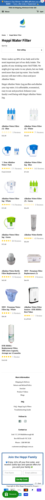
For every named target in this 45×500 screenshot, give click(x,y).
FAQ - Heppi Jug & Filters (22, 406)
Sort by (4, 46)
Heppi (22, 486)
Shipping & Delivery (22, 382)
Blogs (22, 395)
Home (4, 35)
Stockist (22, 388)
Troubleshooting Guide (22, 410)
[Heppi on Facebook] (20, 422)
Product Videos (22, 392)
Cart (41, 12)
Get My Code (22, 480)
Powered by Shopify (31, 486)
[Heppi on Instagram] (25, 422)
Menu (6, 11)
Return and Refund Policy (23, 385)
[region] (22, 3)
